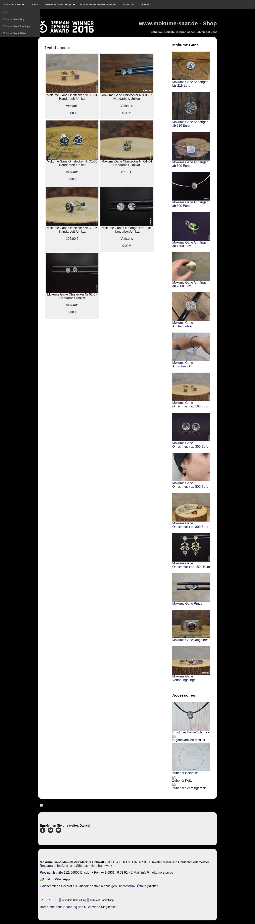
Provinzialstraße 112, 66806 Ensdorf (65, 872)
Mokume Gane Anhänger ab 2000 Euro (190, 284)
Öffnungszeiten (147, 886)
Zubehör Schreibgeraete (189, 788)
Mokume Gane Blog (14, 19)
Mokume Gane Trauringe (16, 26)
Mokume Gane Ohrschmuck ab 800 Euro (190, 525)
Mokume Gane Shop (58, 4)
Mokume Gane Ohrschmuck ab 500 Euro (190, 484)
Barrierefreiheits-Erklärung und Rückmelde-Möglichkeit (78, 907)
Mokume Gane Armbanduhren (182, 324)
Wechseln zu (11, 4)
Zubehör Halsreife (185, 773)
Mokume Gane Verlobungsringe (184, 678)
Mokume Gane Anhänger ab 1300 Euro (190, 244)
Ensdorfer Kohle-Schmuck (190, 732)
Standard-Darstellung (74, 900)
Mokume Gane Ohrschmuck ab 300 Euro (190, 444)
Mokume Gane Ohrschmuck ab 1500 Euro (191, 565)
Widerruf (129, 4)
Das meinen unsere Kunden (98, 4)
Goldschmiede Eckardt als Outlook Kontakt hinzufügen (78, 886)
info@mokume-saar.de (157, 872)
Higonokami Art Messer (188, 740)
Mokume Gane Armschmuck (182, 364)
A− (43, 900)
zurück (33, 4)
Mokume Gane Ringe (187, 603)
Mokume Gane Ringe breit (190, 640)
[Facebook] (42, 832)
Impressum (127, 886)
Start (5, 12)
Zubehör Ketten (183, 780)
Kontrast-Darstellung (102, 900)
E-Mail (145, 4)
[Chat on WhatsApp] (55, 879)
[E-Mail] (58, 832)
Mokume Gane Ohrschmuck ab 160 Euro (190, 404)
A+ (56, 900)
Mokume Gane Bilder (14, 33)
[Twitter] (50, 832)
